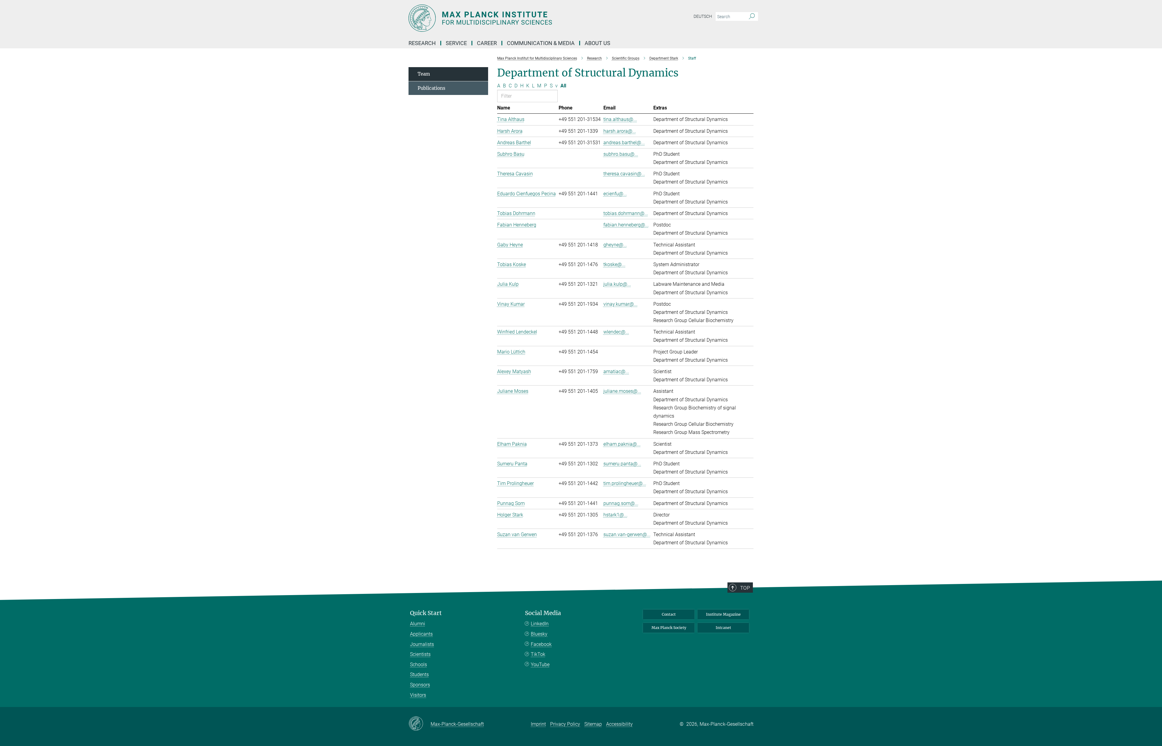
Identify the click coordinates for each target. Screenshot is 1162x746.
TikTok (538, 654)
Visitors (418, 695)
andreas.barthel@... (624, 142)
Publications (431, 88)
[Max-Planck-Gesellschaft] (420, 724)
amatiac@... (616, 371)
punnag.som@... (620, 503)
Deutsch (703, 16)
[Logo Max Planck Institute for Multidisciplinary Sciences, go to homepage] (522, 18)
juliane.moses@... (622, 391)
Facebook (541, 644)
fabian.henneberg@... (626, 225)
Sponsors (420, 685)
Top (745, 588)
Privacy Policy (565, 724)
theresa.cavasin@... (624, 174)
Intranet (723, 627)
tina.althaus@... (620, 119)
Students (419, 674)
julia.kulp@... (617, 284)
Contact (669, 614)
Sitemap (593, 724)
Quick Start (426, 613)
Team (424, 74)
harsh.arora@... (619, 131)
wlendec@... (616, 332)
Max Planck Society (669, 627)
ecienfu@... (615, 194)
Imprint (538, 724)
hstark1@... (615, 515)
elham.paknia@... (622, 444)
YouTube (540, 664)
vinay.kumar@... (620, 304)
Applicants (421, 634)
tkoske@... (614, 264)
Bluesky (539, 634)
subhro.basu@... (620, 154)
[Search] (752, 16)
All (563, 86)
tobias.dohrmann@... (625, 213)
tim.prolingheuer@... (624, 483)
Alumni (417, 624)
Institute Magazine (723, 614)
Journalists (422, 644)
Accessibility (619, 724)
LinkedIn (540, 624)
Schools (418, 664)
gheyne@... (615, 245)
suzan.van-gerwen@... (627, 534)
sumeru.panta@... (622, 464)
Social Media (543, 613)
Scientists (420, 654)
